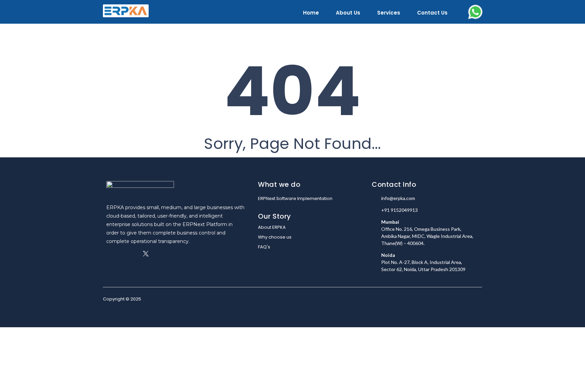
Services (388, 12)
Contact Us (432, 12)
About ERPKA (272, 227)
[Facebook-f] (109, 254)
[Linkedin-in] (121, 254)
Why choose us (274, 237)
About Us (348, 12)
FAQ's (264, 247)
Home (311, 12)
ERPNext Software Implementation (295, 198)
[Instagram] (133, 254)
